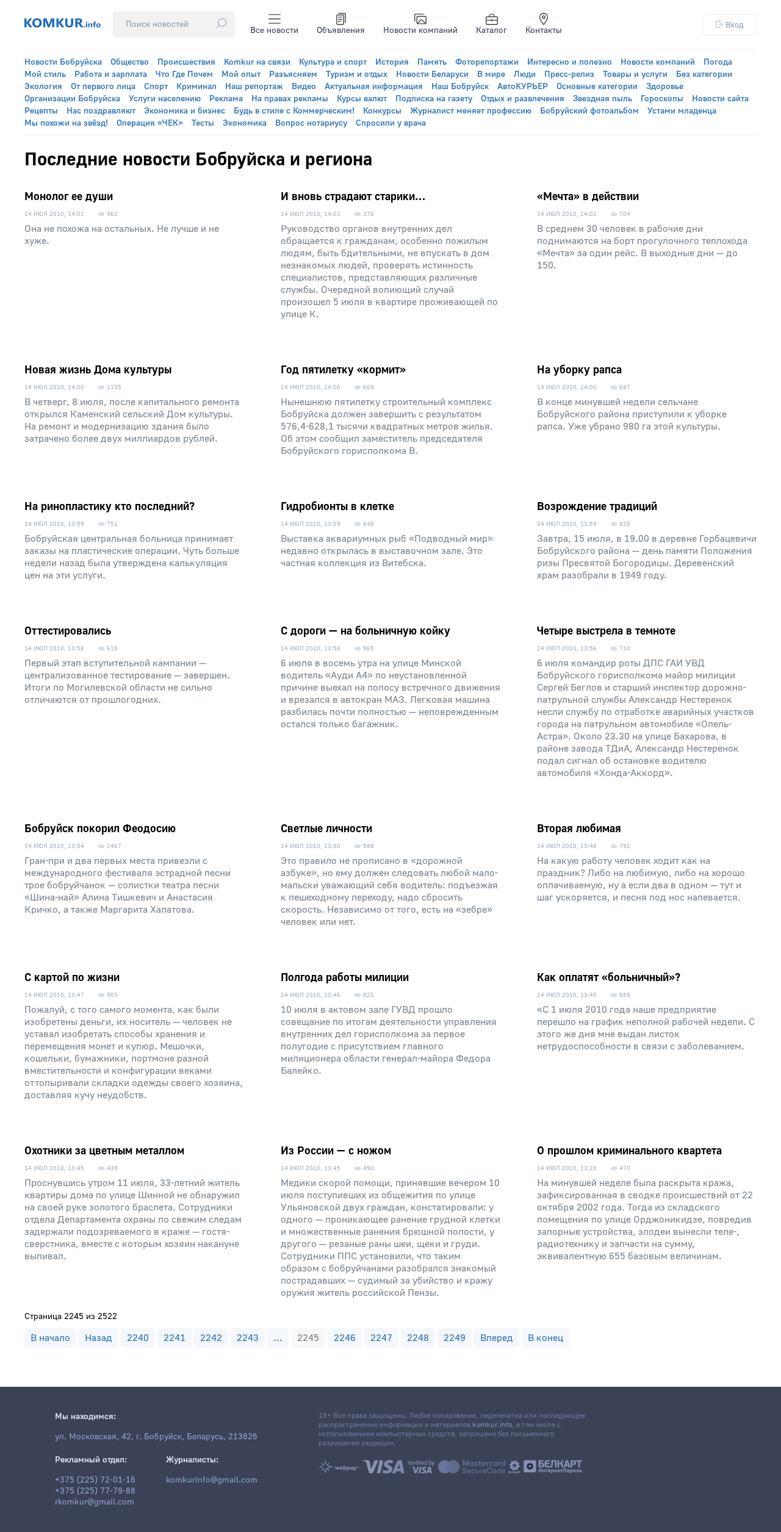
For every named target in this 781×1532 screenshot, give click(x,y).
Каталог (491, 30)
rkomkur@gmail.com (94, 1502)
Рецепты (41, 111)
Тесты (203, 123)
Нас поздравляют (101, 111)
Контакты (543, 30)
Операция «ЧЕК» (150, 123)
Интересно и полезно (569, 62)
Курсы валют (362, 98)
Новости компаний (420, 30)
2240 (138, 1338)
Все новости (274, 30)
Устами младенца (681, 111)
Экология (43, 86)
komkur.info (492, 1425)
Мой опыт (241, 74)
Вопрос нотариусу (311, 123)
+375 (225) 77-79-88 (95, 1491)
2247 (381, 1338)
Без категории (704, 74)
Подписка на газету (433, 98)
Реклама (226, 98)
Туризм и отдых (356, 74)
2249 (455, 1338)
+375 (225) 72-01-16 (95, 1480)
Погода (718, 62)
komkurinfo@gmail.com (211, 1480)
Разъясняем (293, 74)
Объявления (341, 30)
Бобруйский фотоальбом (589, 111)
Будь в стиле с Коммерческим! (294, 111)
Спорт (156, 86)
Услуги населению (165, 98)
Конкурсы (382, 111)
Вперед (496, 1338)
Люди (525, 74)
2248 (418, 1338)
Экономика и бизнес (184, 111)
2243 (248, 1338)
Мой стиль (45, 74)
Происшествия (186, 62)
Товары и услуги (635, 74)
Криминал (196, 86)
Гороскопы (662, 98)
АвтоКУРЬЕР (522, 86)
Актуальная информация (374, 86)
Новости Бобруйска (63, 62)
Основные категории (597, 86)
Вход (734, 25)
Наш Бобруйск (460, 86)
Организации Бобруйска (72, 98)
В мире (491, 74)
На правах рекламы (289, 98)
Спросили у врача (391, 123)
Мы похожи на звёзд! (66, 123)
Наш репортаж (254, 86)
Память (432, 62)
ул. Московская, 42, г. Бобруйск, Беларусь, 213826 (156, 1436)
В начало (50, 1338)
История (392, 62)
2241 (174, 1338)
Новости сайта (720, 98)
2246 (345, 1338)
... (278, 1338)
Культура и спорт (333, 62)
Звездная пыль (602, 98)
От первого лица (103, 86)
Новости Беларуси (432, 74)
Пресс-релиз (569, 74)
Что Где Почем (184, 74)
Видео (304, 86)
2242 (211, 1338)
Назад (98, 1338)
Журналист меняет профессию (470, 111)
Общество (129, 62)
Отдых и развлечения (522, 98)
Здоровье (664, 86)
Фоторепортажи (487, 62)
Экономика (245, 123)
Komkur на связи (257, 62)
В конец (545, 1338)
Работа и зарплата (110, 74)
